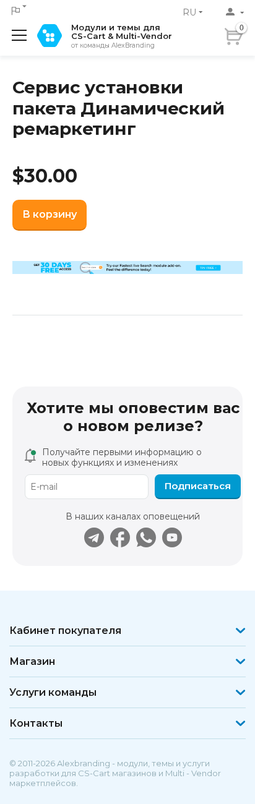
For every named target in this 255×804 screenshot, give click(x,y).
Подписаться (198, 486)
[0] (251, 32)
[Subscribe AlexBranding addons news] (94, 537)
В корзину (49, 214)
